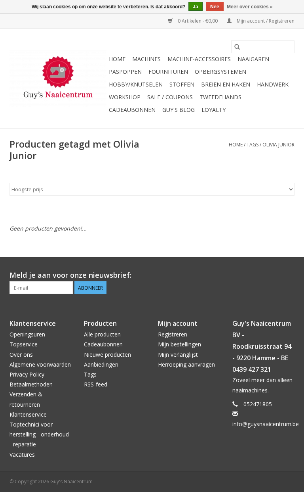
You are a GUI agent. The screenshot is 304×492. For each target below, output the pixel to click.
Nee (214, 7)
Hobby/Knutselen (136, 84)
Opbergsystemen (220, 71)
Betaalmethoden (31, 384)
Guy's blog (178, 109)
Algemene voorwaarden (40, 364)
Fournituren (168, 71)
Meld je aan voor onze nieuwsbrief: (70, 275)
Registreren (172, 334)
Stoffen (181, 84)
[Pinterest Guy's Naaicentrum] (274, 275)
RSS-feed (95, 384)
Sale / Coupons (170, 97)
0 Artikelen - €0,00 (198, 20)
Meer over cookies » (250, 7)
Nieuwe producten (107, 354)
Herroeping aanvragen (186, 364)
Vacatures (22, 454)
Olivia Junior (278, 144)
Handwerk (273, 84)
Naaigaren (253, 59)
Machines (146, 59)
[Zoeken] (237, 46)
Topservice (24, 344)
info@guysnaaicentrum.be (265, 424)
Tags (252, 144)
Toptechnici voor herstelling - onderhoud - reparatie (39, 434)
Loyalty (213, 109)
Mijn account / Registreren (265, 20)
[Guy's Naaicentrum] (58, 78)
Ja (195, 7)
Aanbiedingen (101, 364)
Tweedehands (220, 97)
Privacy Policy (27, 374)
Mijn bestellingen (179, 344)
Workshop (125, 97)
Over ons (21, 354)
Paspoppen (125, 71)
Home (117, 59)
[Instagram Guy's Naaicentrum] (288, 275)
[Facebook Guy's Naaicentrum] (259, 275)
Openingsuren (27, 334)
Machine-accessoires (199, 59)
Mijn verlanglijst (178, 354)
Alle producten (102, 334)
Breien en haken (225, 84)
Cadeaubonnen (132, 109)
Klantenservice (28, 414)
